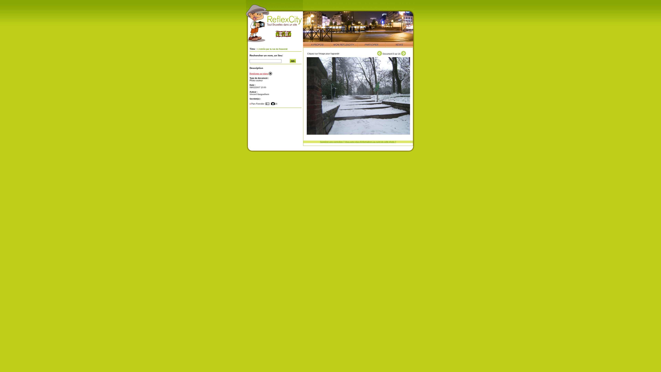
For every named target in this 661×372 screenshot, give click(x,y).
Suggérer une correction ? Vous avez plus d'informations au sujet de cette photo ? (358, 142)
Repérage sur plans (259, 74)
